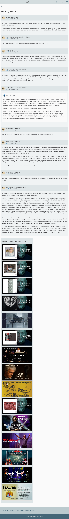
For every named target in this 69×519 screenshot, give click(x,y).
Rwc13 (7, 18)
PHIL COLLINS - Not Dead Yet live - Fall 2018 (18, 37)
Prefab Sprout (9, 50)
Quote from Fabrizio (11, 95)
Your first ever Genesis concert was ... (16, 187)
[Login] (62, 2)
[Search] (57, 2)
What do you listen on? (12, 17)
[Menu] (66, 2)
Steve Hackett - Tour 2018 (13, 128)
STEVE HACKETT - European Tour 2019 (16, 69)
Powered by (34, 516)
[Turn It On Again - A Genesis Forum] (27, 2)
